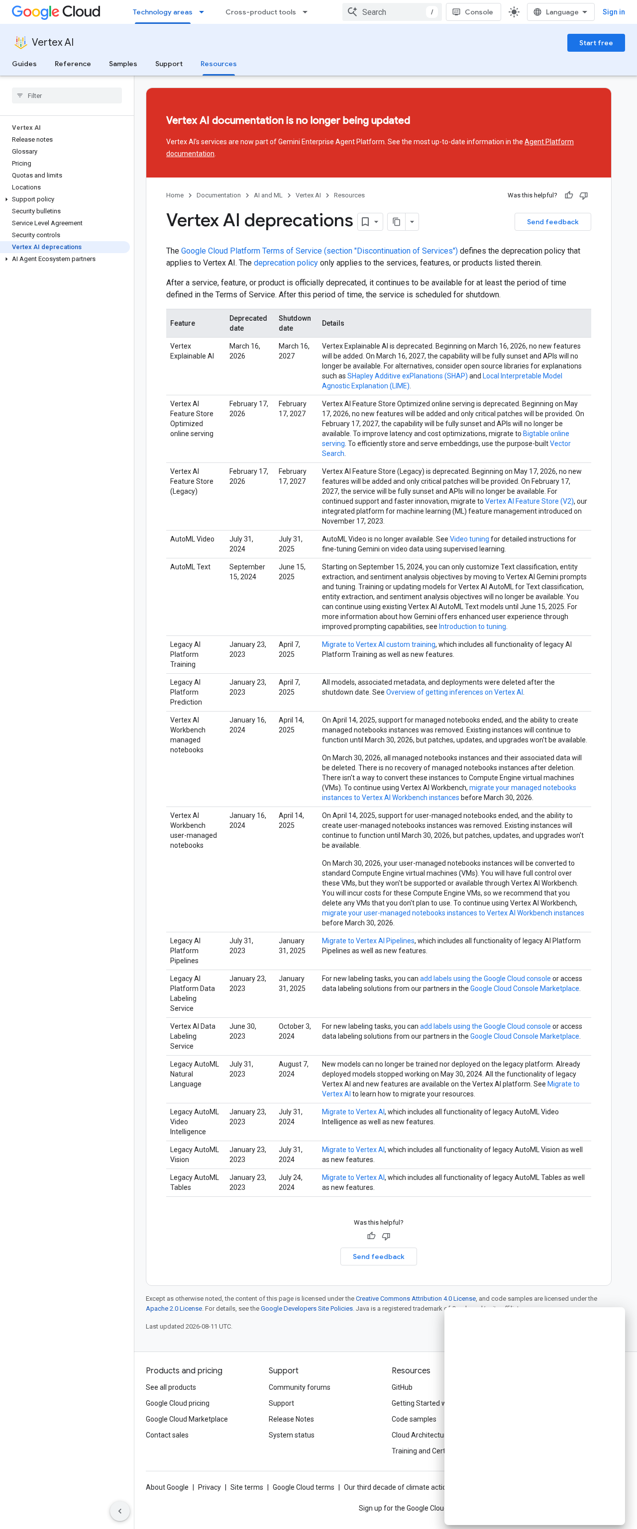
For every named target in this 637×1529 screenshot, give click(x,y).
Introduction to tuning (472, 626)
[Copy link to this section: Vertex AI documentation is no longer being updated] (428, 121)
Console (479, 11)
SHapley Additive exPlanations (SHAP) (407, 376)
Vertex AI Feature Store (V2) (529, 501)
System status (292, 1435)
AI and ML (268, 195)
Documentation (219, 195)
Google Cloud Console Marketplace (524, 988)
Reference (73, 63)
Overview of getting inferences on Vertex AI (454, 692)
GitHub (402, 1387)
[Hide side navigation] (120, 1511)
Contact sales (167, 1435)
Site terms (246, 1487)
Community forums (299, 1387)
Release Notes (291, 1419)
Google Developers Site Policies (307, 1308)
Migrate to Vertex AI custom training (378, 644)
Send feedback (553, 221)
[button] (65, 199)
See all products (171, 1387)
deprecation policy (286, 263)
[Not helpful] (583, 195)
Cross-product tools (260, 11)
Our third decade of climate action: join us (408, 1487)
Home (175, 195)
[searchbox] (67, 95)
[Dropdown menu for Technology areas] (204, 12)
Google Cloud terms (303, 1487)
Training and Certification (431, 1451)
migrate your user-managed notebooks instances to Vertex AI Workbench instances (453, 913)
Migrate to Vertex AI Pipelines (368, 941)
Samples (123, 63)
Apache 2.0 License (174, 1308)
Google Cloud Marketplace (187, 1419)
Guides (24, 63)
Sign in (614, 12)
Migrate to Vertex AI (353, 1112)
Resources (219, 63)
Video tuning (469, 539)
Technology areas (163, 11)
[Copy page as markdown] (397, 221)
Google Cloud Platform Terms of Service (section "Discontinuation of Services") (319, 251)
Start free (596, 42)
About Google (167, 1487)
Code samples (414, 1419)
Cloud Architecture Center (432, 1435)
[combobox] (392, 12)
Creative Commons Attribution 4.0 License (416, 1298)
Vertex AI (53, 42)
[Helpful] (568, 195)
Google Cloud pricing (178, 1403)
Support (169, 63)
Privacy (209, 1487)
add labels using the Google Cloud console (485, 979)
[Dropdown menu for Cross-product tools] (308, 12)
